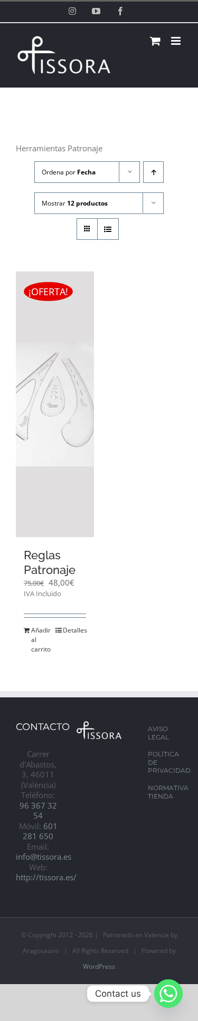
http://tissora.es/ (46, 877)
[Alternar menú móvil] (176, 40)
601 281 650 (40, 831)
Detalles (74, 630)
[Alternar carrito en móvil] (155, 40)
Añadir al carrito (41, 640)
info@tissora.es (43, 856)
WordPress (99, 966)
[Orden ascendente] (153, 172)
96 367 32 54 (38, 810)
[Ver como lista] (108, 229)
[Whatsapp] (168, 993)
